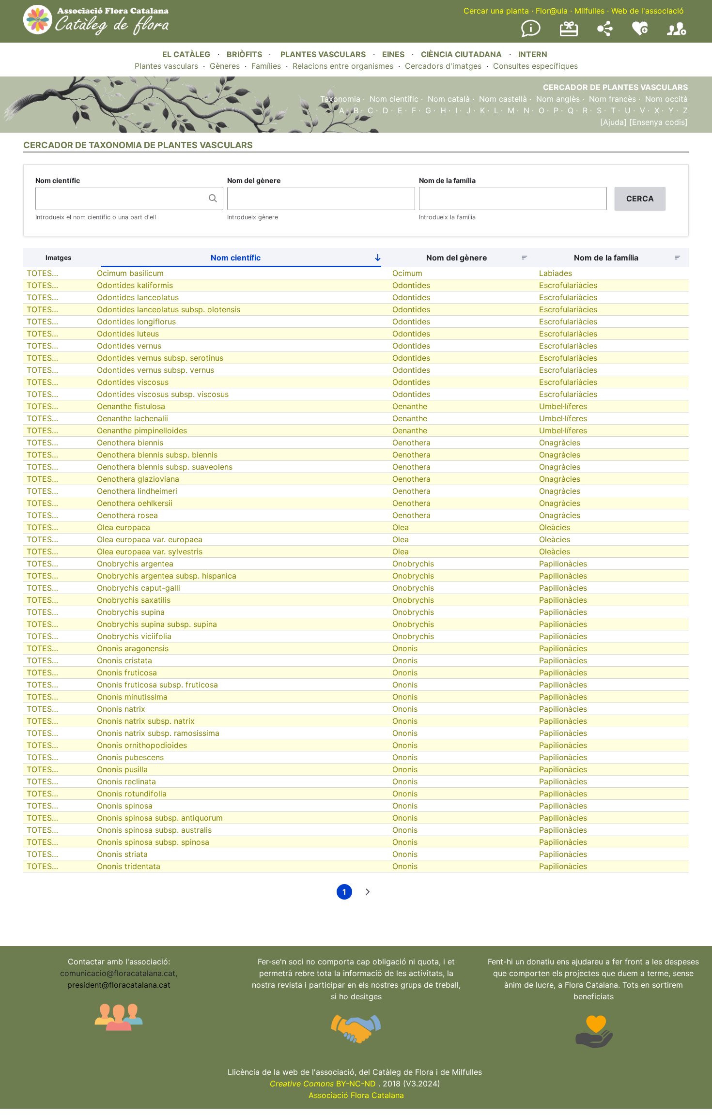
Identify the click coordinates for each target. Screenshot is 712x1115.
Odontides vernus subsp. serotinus (160, 358)
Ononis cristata (124, 660)
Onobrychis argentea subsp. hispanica (166, 575)
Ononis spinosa (125, 805)
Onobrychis (413, 563)
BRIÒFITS (245, 54)
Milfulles (589, 10)
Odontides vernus (129, 346)
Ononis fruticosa (127, 672)
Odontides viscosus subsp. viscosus (163, 394)
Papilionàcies (563, 563)
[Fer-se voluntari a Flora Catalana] (640, 33)
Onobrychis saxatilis (133, 600)
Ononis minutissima (132, 697)
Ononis (405, 648)
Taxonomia (340, 99)
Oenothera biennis (130, 442)
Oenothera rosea (127, 515)
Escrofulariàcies (568, 285)
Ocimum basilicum (130, 273)
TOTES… (42, 273)
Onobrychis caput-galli (138, 588)
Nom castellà (503, 99)
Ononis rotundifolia (132, 793)
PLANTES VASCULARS (323, 54)
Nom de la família (447, 180)
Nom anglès (558, 99)
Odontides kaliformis (135, 285)
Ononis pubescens (130, 757)
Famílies (266, 66)
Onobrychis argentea (135, 563)
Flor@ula (552, 10)
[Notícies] (531, 35)
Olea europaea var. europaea (149, 539)
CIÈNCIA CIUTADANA (461, 54)
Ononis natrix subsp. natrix (146, 721)
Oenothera (411, 442)
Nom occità (666, 99)
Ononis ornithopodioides (142, 745)
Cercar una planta (496, 10)
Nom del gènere (254, 180)
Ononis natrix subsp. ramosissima (158, 733)
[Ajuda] (613, 122)
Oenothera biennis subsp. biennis (157, 454)
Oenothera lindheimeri (137, 491)
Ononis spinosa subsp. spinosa (153, 842)
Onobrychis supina (131, 612)
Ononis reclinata (126, 781)
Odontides (411, 285)
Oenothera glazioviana (138, 479)
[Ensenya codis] (657, 122)
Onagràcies (559, 442)
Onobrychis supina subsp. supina (157, 624)
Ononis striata (122, 854)
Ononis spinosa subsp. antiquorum (160, 818)
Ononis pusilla (122, 769)
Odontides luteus (128, 333)
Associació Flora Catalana (356, 1095)
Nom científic (394, 99)
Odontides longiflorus (136, 321)
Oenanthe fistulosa (131, 406)
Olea (400, 527)
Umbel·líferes (563, 406)
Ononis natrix (121, 709)
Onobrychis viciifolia (134, 636)
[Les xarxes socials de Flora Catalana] (605, 33)
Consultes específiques (535, 66)
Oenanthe (409, 406)
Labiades (555, 273)
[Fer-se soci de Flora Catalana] (676, 35)
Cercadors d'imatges (443, 66)
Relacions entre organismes (343, 66)
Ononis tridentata (128, 866)
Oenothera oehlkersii (134, 503)
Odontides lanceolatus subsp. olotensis (168, 309)
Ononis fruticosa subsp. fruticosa (157, 684)
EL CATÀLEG (186, 54)
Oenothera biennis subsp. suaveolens (164, 467)
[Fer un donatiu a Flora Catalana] (569, 35)
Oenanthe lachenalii (132, 418)
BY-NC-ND (323, 1083)
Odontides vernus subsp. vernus (155, 370)
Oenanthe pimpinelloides (142, 430)
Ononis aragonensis (133, 648)
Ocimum (407, 273)
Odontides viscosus (133, 382)
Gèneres (225, 66)
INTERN (532, 54)
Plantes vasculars (166, 66)
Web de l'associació (647, 10)
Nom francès (612, 99)
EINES (393, 54)
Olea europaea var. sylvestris (149, 551)
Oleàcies (554, 527)
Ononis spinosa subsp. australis (154, 830)
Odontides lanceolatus (138, 297)
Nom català (449, 99)
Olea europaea (123, 527)
